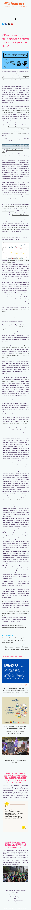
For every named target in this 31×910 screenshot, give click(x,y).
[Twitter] (3, 24)
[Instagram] (9, 24)
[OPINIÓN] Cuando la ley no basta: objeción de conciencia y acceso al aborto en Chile (15, 845)
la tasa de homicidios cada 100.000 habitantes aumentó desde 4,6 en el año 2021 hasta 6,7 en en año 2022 (15, 110)
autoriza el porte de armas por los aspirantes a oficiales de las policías (15, 347)
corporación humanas (17, 625)
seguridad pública (15, 423)
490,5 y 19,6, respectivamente (18, 133)
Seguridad (11, 628)
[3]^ (3, 601)
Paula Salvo (5, 628)
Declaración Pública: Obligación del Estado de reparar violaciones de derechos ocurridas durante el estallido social (15, 691)
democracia (5, 627)
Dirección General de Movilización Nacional (16, 500)
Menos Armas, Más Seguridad (20, 214)
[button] (15, 19)
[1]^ (3, 581)
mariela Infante (23, 627)
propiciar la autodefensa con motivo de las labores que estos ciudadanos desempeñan (15, 355)
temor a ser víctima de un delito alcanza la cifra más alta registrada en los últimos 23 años (15, 78)
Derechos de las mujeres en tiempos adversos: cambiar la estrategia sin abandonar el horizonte (15, 759)
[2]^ (3, 589)
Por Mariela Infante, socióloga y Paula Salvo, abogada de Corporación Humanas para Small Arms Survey (15, 613)
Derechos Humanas (13, 627)
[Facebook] (6, 24)
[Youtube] (12, 24)
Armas (9, 625)
